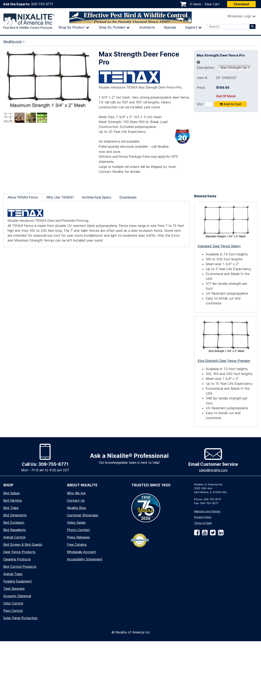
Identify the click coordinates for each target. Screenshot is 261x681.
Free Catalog (76, 544)
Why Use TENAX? (60, 197)
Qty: (200, 104)
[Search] (252, 26)
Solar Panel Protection (20, 618)
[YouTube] (204, 534)
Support (191, 27)
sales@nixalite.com (213, 470)
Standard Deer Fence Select (219, 246)
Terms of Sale (203, 523)
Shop (8, 485)
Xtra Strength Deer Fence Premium (224, 361)
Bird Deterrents (15, 515)
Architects (147, 27)
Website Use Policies (207, 511)
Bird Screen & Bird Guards (22, 544)
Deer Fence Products (19, 552)
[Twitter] (212, 534)
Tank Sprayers (14, 589)
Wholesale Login (239, 16)
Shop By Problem (112, 27)
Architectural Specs (96, 197)
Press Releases (78, 537)
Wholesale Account (81, 552)
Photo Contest (78, 530)
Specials (170, 27)
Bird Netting (12, 500)
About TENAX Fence (23, 197)
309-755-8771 (42, 4)
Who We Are (76, 493)
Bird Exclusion (13, 522)
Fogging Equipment (17, 581)
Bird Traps (11, 508)
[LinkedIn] (219, 534)
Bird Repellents (14, 530)
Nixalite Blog (76, 508)
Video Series (76, 522)
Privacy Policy (202, 517)
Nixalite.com (12, 41)
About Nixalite (82, 485)
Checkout (241, 4)
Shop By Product (72, 27)
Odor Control (13, 603)
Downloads (128, 197)
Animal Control (14, 537)
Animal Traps (12, 574)
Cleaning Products (17, 559)
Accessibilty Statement (84, 559)
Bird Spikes (11, 493)
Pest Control (13, 611)
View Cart (212, 4)
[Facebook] (197, 534)
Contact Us (76, 500)
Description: (207, 65)
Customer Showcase (82, 515)
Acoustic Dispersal (17, 596)
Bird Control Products (19, 567)
